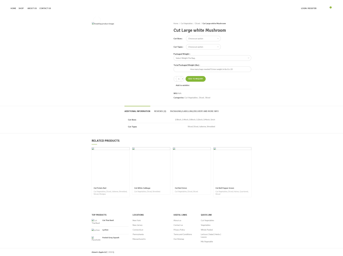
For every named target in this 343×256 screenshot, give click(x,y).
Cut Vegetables (187, 23)
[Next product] (250, 23)
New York (137, 220)
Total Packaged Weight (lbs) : (187, 65)
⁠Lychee (105, 230)
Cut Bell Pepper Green (224, 188)
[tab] (137, 110)
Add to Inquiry (195, 79)
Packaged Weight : (182, 54)
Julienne (115, 191)
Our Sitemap (179, 239)
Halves (236, 191)
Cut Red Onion (181, 188)
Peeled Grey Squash (110, 237)
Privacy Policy (179, 230)
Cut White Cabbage (142, 188)
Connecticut (138, 230)
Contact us (178, 225)
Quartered (244, 191)
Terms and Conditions (183, 234)
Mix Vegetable (207, 241)
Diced (197, 23)
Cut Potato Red (100, 188)
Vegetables (205, 225)
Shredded (123, 191)
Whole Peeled (207, 230)
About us (177, 220)
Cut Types (178, 47)
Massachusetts (139, 239)
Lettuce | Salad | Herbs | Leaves (211, 235)
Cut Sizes (178, 38)
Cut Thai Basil (108, 220)
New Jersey (137, 225)
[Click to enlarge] (97, 20)
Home (176, 23)
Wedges (102, 194)
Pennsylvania (138, 234)
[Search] (320, 8)
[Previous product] (244, 23)
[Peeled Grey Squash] (96, 238)
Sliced (207, 97)
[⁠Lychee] (96, 230)
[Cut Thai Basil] (96, 221)
